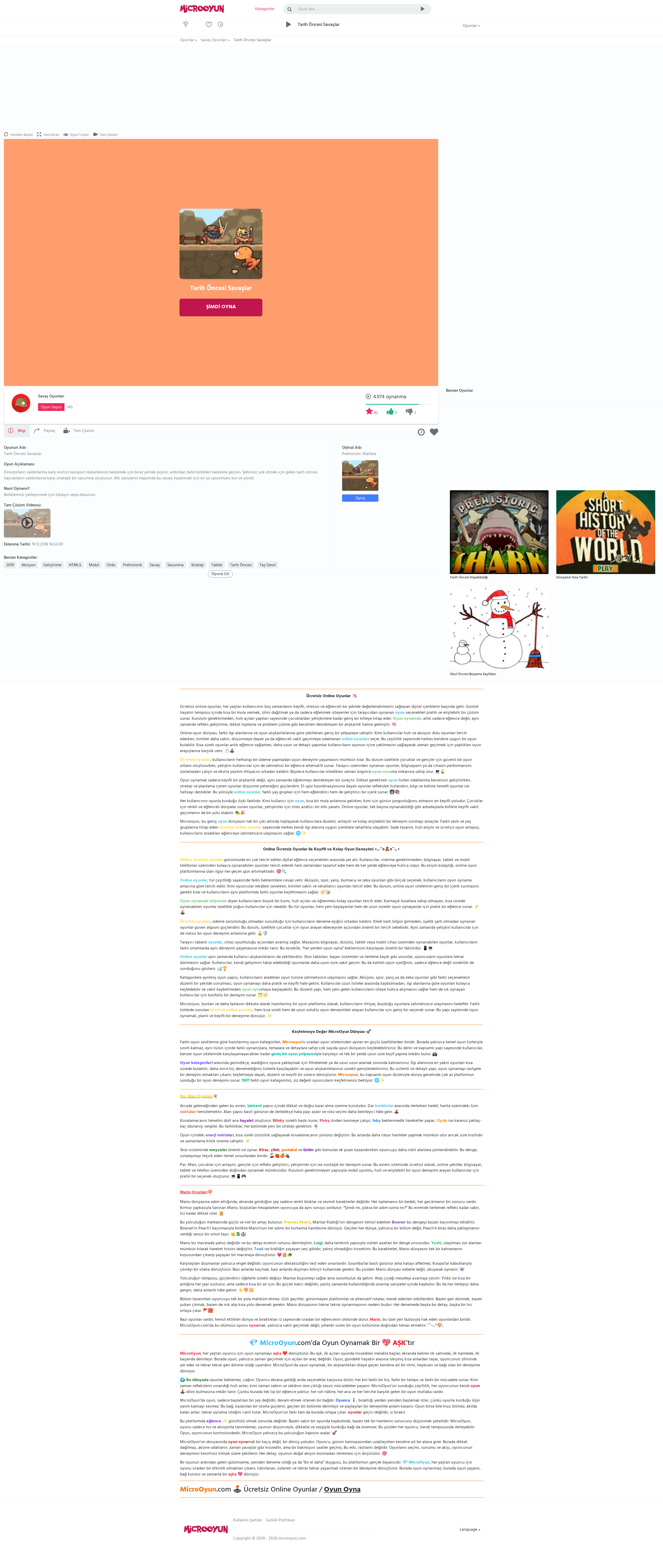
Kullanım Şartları (247, 1520)
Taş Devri (268, 565)
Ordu (111, 565)
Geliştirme (52, 565)
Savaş (155, 565)
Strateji (197, 565)
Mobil (94, 565)
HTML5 (75, 565)
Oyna (360, 498)
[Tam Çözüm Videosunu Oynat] (28, 523)
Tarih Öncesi (241, 565)
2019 (10, 565)
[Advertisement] (221, 88)
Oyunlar (470, 26)
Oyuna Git (220, 574)
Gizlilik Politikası (280, 1520)
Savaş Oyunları (51, 397)
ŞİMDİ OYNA (221, 307)
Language (469, 1530)
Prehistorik (132, 565)
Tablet (216, 565)
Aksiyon (28, 565)
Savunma (175, 565)
